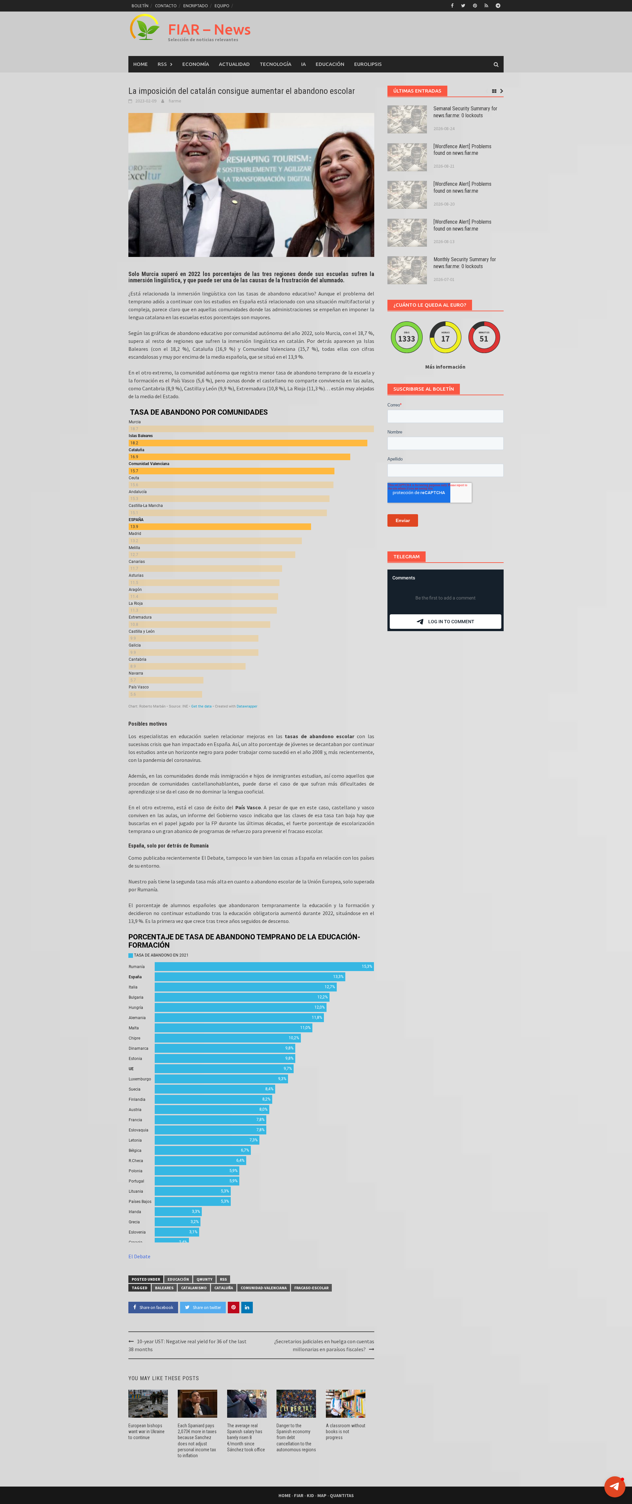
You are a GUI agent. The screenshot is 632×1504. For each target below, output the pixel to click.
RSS (162, 64)
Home (140, 64)
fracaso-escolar (311, 1287)
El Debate (139, 1256)
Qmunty (204, 1279)
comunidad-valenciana (264, 1287)
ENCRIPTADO (195, 6)
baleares (164, 1287)
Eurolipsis (368, 64)
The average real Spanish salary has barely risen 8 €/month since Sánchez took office (246, 1437)
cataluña (223, 1287)
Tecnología (275, 64)
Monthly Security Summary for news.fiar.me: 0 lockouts (465, 262)
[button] (614, 1486)
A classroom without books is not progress (345, 1431)
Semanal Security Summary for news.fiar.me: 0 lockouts (465, 112)
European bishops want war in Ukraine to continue (146, 1431)
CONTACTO (166, 6)
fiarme (175, 101)
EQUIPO (222, 6)
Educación (330, 64)
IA (303, 64)
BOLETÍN (140, 6)
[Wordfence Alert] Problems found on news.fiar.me (462, 149)
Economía (195, 64)
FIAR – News (209, 29)
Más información (445, 366)
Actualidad (234, 64)
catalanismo (194, 1287)
